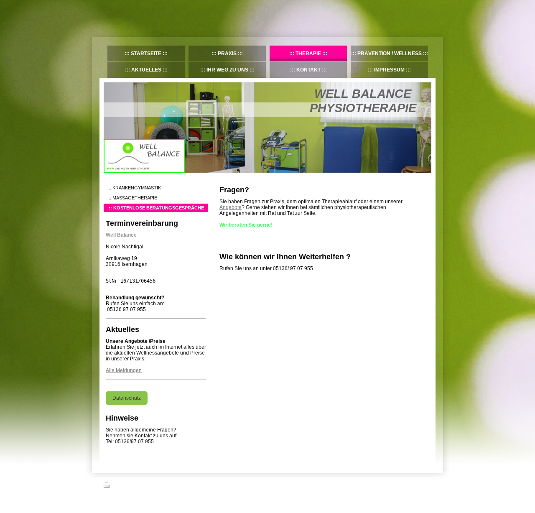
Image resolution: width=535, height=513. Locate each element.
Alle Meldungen (124, 370)
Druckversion (126, 486)
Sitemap (152, 486)
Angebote (230, 207)
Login (425, 484)
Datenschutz (126, 398)
